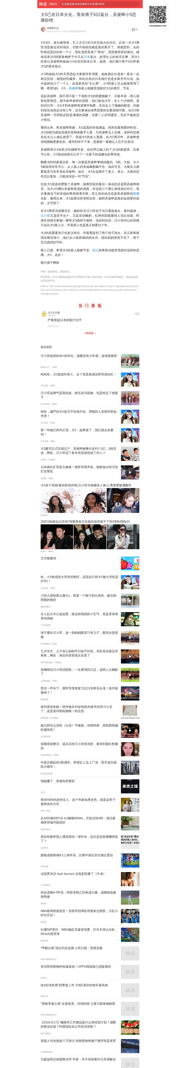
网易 (42, 4)
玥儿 (95, 250)
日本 (87, 57)
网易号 (53, 4)
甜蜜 (136, 193)
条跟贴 (89, 333)
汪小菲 (45, 215)
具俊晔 (73, 88)
